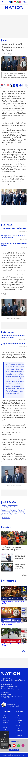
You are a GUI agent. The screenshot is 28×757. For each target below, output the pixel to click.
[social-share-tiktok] (12, 2)
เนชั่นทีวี (9, 755)
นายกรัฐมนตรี (5, 510)
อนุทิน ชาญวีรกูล (13, 507)
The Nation (18, 715)
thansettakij (19, 735)
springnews (18, 728)
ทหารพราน (15, 514)
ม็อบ (22, 514)
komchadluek (19, 720)
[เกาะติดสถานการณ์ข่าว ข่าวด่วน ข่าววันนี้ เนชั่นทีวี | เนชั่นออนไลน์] (14, 7)
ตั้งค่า (4, 747)
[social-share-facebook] (10, 2)
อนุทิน (3, 507)
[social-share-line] (17, 2)
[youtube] (14, 747)
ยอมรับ (4, 744)
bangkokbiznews (20, 723)
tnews (17, 733)
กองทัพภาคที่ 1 (6, 517)
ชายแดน (21, 510)
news (4, 717)
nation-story (5, 728)
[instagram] (23, 747)
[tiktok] (9, 747)
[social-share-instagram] (20, 2)
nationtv (18, 725)
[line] (18, 747)
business (5, 722)
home (4, 715)
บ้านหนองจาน (5, 514)
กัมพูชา (14, 510)
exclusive (6, 720)
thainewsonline (20, 730)
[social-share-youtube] (15, 2)
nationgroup (19, 718)
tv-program (6, 725)
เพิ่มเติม (5, 741)
